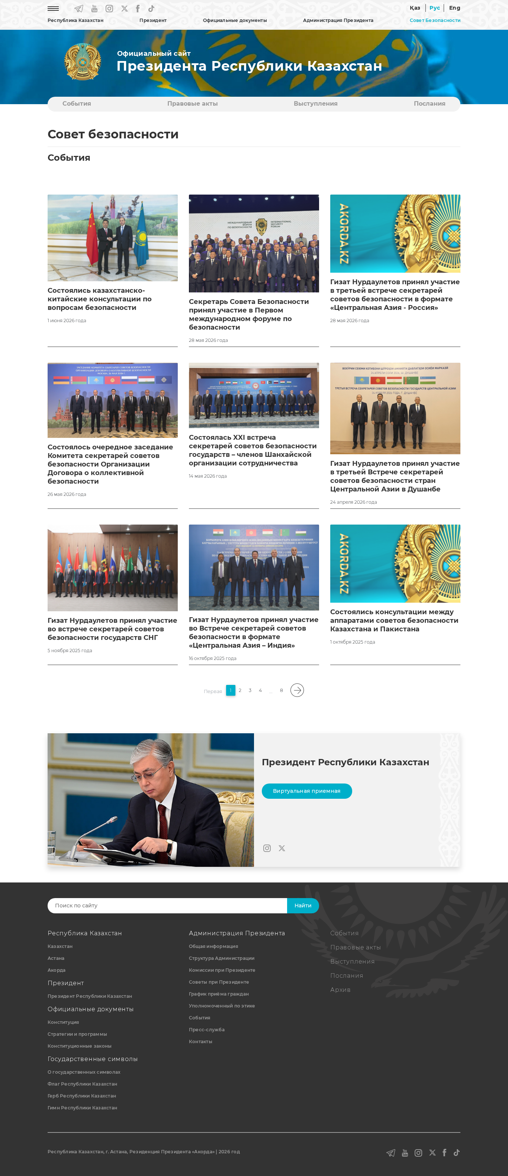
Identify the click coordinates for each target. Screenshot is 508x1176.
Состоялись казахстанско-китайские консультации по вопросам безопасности (100, 299)
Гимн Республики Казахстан (82, 1108)
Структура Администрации (222, 958)
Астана (56, 958)
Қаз (415, 7)
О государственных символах (84, 1072)
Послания (430, 103)
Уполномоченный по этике (222, 1006)
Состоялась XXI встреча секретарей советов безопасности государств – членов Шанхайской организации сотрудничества (253, 450)
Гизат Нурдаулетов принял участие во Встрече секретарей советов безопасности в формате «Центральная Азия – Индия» (254, 633)
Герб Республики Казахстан (82, 1096)
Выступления (316, 103)
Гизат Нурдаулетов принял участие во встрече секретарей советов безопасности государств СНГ (112, 629)
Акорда (56, 970)
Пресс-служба (207, 1029)
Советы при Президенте (219, 982)
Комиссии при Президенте (222, 970)
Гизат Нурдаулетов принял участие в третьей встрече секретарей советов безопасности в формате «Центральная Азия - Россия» (395, 295)
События (76, 103)
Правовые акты (192, 103)
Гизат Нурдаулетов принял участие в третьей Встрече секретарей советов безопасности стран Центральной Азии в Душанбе (395, 476)
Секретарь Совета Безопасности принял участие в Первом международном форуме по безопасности (249, 314)
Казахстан (60, 946)
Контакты (200, 1041)
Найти (303, 905)
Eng (454, 7)
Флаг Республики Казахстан (82, 1084)
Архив (340, 989)
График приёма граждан (219, 994)
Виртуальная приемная (307, 791)
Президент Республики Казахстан (90, 996)
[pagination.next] (297, 690)
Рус (435, 7)
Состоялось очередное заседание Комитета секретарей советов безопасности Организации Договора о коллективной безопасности (110, 464)
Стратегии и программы (77, 1034)
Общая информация (213, 946)
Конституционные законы (80, 1046)
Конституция (63, 1022)
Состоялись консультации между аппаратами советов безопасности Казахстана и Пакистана (394, 620)
